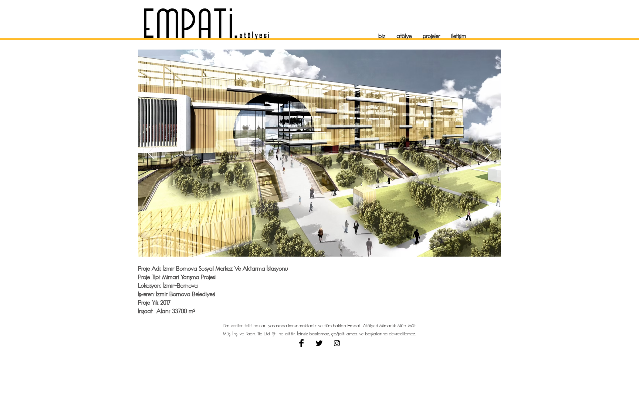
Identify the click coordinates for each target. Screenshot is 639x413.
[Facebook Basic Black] (301, 343)
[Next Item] (488, 153)
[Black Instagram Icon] (337, 343)
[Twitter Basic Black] (319, 343)
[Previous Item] (151, 153)
